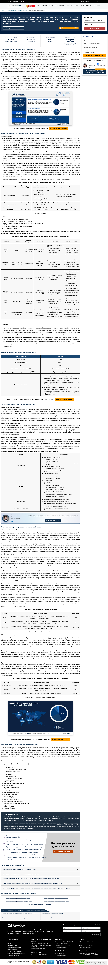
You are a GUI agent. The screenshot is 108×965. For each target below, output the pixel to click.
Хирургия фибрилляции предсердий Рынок (54, 913)
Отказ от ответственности (15, 951)
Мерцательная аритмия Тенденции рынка (19, 901)
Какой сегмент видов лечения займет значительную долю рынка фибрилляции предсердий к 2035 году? (33, 883)
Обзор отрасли (88, 40)
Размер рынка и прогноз (90, 50)
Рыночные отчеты (97, 6)
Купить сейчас (95, 28)
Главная (3, 10)
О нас (10, 1)
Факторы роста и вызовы (90, 47)
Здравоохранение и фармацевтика (17, 10)
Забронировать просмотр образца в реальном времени (95, 71)
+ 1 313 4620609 (59, 953)
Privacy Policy (98, 963)
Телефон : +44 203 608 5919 (39, 954)
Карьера (22, 1)
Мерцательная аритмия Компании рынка (40, 904)
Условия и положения (13, 955)
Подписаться (95, 934)
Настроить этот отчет (52, 520)
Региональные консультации (83, 5)
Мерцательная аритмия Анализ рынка (56, 898)
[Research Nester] (15, 6)
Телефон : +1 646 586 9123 (86, 945)
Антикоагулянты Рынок (48, 918)
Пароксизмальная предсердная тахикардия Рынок (16, 918)
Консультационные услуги (56, 5)
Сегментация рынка (89, 52)
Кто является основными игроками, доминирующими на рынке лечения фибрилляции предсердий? (31, 878)
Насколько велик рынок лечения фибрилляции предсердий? (20, 869)
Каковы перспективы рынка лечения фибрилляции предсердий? (21, 874)
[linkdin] (97, 925)
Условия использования (14, 947)
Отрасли (44, 5)
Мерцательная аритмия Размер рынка (18, 898)
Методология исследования (14, 28)
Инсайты (69, 5)
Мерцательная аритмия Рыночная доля (56, 901)
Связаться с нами (12, 945)
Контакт (15, 1)
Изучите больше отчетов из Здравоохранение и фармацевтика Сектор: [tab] (23, 910)
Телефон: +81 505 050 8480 (62, 945)
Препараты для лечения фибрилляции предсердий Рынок (18, 913)
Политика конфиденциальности (16, 953)
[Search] (98, 2)
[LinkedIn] (12, 521)
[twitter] (99, 925)
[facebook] (95, 925)
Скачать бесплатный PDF (70, 28)
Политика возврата (13, 949)
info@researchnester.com (38, 948)
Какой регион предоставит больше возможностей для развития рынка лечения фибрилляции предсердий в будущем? (37, 888)
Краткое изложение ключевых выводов (92, 44)
